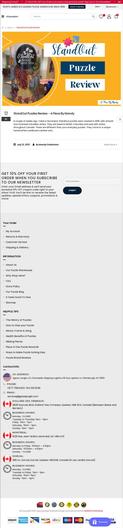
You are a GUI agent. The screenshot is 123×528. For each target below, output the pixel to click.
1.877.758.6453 (16, 388)
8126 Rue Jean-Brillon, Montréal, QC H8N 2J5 (38, 436)
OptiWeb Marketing (93, 510)
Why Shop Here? (15, 275)
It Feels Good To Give (18, 297)
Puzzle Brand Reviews (18, 357)
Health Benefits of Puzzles (21, 336)
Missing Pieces (14, 341)
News (10, 27)
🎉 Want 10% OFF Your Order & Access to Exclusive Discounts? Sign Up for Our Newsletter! (62, 1)
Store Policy (13, 286)
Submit (72, 190)
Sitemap (11, 302)
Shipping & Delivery (17, 247)
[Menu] (3, 16)
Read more (109, 144)
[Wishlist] (101, 16)
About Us (11, 265)
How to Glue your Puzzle (20, 325)
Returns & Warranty (17, 236)
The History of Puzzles (18, 320)
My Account (13, 231)
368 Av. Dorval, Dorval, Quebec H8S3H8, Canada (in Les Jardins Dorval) (53, 460)
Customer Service (16, 242)
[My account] (109, 16)
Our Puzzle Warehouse (19, 270)
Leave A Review (77, 7)
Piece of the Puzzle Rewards (22, 347)
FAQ (8, 281)
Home (3, 27)
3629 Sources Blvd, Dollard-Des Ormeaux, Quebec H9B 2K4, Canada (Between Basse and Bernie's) (64, 406)
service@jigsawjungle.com (23, 396)
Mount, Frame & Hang (18, 330)
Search (93, 16)
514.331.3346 (33, 388)
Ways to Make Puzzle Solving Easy (25, 352)
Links (97, 6)
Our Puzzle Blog (15, 292)
